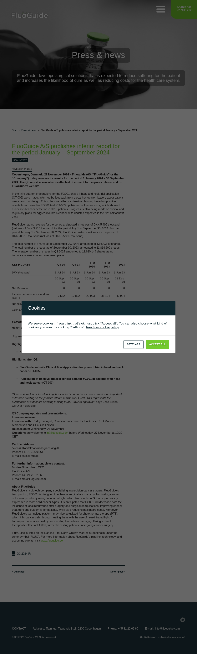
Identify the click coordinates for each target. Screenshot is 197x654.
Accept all (157, 344)
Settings (133, 344)
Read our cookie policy (102, 327)
